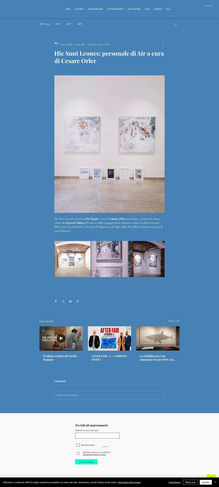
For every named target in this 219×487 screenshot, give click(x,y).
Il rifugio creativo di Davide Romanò (60, 357)
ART (58, 24)
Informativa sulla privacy (129, 482)
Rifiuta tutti (190, 482)
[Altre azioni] (163, 44)
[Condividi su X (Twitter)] (63, 301)
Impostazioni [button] (175, 482)
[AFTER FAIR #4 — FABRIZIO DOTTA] (109, 338)
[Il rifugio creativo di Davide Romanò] (61, 338)
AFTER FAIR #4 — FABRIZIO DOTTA (109, 357)
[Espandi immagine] (72, 259)
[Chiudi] (215, 482)
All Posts (44, 24)
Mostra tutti (174, 320)
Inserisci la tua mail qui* (87, 430)
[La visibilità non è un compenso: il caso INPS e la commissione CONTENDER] (158, 338)
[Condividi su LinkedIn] (70, 301)
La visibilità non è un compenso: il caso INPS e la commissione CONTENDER (156, 357)
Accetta (205, 482)
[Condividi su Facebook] (55, 301)
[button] (175, 24)
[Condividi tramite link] (77, 301)
